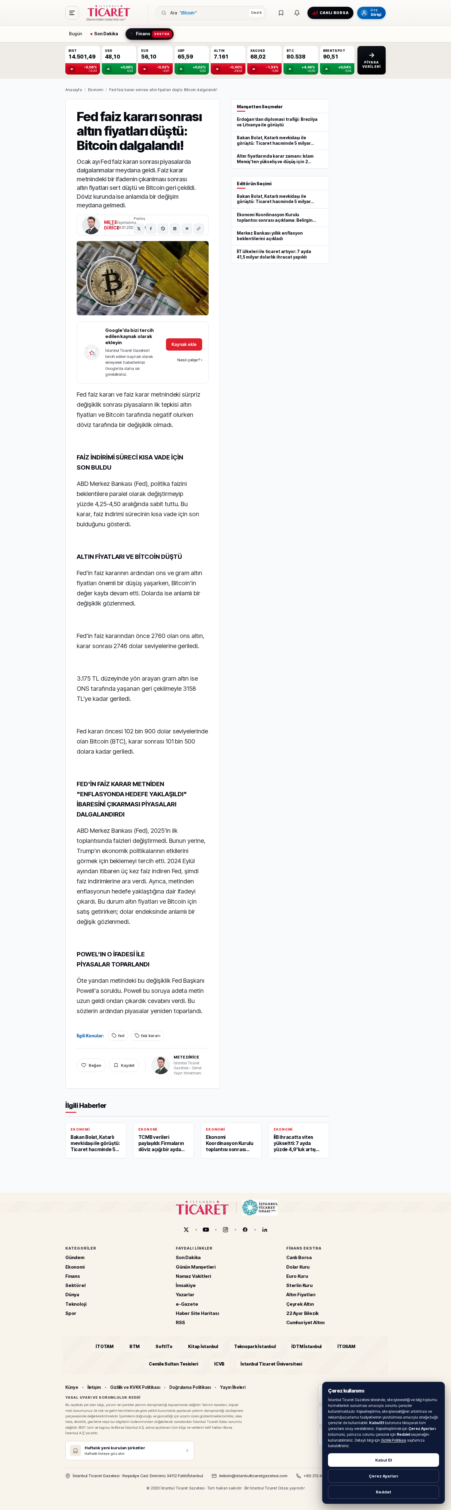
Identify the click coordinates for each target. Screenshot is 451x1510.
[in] (265, 1230)
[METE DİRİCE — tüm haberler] (91, 225)
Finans (72, 1276)
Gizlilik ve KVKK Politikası (135, 1387)
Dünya (72, 1294)
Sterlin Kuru (299, 1285)
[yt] (206, 1230)
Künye (71, 1387)
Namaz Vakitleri (193, 1276)
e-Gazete (187, 1304)
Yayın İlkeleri (232, 1387)
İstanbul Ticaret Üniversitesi (271, 1363)
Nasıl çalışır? (189, 359)
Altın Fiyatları (300, 1294)
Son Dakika (188, 1257)
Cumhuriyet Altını (305, 1322)
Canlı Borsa (299, 1257)
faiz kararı (150, 1035)
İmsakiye (186, 1285)
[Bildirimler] (297, 13)
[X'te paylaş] (139, 229)
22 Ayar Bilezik (302, 1313)
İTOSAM (346, 1346)
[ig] (225, 1230)
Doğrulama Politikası (190, 1387)
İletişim (94, 1387)
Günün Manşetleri (196, 1267)
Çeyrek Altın (300, 1304)
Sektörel (75, 1285)
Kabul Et (383, 1460)
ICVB (219, 1363)
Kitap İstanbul (203, 1346)
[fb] (245, 1230)
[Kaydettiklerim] (281, 13)
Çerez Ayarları (383, 1475)
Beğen (95, 1065)
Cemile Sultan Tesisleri (173, 1363)
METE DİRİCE (186, 1057)
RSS (180, 1322)
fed (121, 1035)
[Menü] (72, 13)
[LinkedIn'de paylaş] (175, 229)
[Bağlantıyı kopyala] (199, 229)
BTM (134, 1346)
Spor (70, 1313)
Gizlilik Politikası (393, 1440)
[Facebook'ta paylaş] (151, 229)
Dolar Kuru (298, 1267)
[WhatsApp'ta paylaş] (163, 229)
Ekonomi (95, 89)
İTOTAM (105, 1346)
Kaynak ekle (184, 344)
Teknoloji (75, 1304)
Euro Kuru (297, 1276)
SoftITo (164, 1346)
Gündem (74, 1257)
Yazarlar (185, 1294)
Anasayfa (73, 89)
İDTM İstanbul (306, 1346)
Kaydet (127, 1065)
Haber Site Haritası (197, 1313)
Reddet (383, 1491)
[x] (186, 1230)
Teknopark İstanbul (255, 1346)
